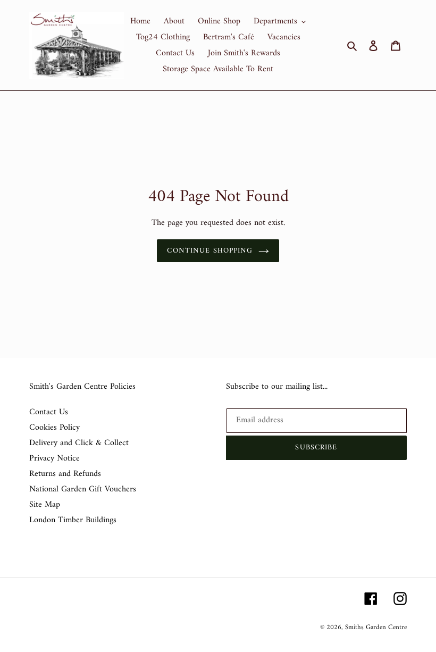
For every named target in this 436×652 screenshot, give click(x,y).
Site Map (44, 504)
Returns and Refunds (65, 473)
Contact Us (48, 412)
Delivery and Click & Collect (79, 443)
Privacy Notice (54, 458)
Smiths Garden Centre (376, 627)
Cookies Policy (54, 427)
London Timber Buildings (72, 520)
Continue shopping (210, 250)
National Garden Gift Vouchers (82, 489)
